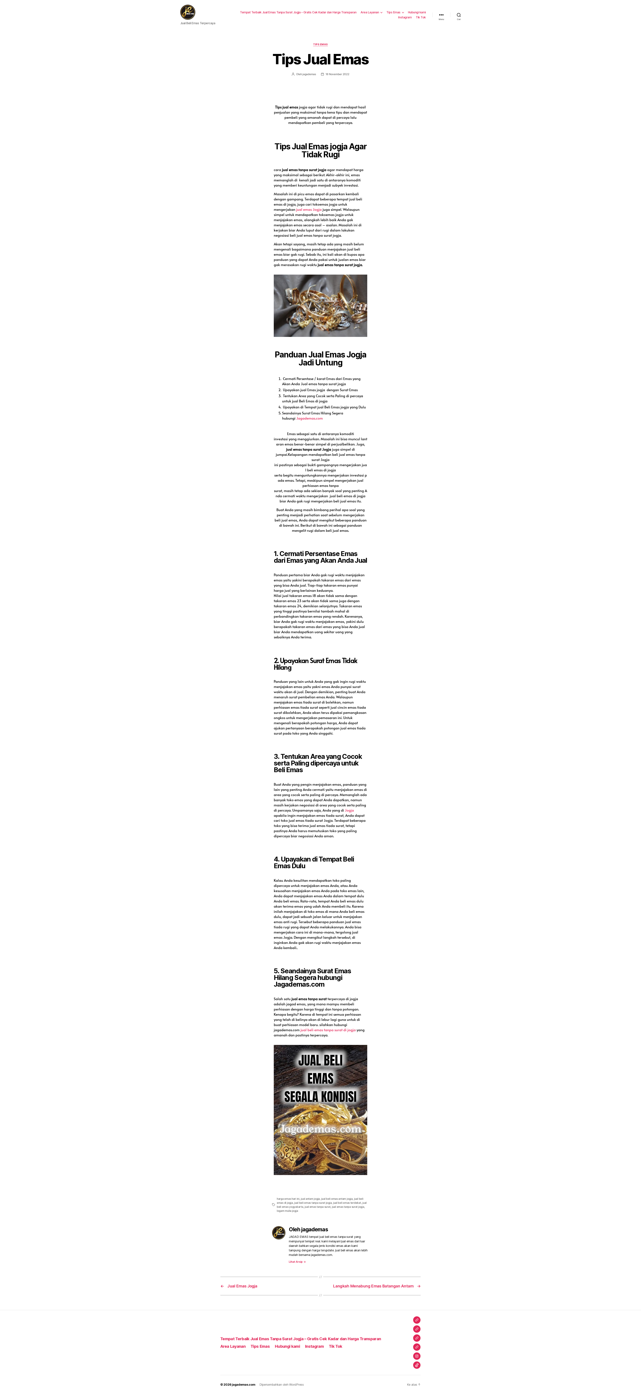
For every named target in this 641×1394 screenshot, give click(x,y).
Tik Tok (421, 17)
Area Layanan (370, 12)
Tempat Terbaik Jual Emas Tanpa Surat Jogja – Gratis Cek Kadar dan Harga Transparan (298, 12)
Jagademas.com (309, 418)
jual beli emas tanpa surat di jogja (328, 1029)
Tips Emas (393, 12)
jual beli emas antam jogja (337, 1198)
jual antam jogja (310, 1198)
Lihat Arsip (297, 1261)
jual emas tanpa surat (317, 1206)
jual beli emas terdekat (347, 1202)
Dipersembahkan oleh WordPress (281, 1384)
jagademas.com (243, 1384)
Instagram (405, 17)
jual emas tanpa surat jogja (348, 1206)
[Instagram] (416, 1356)
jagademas (309, 74)
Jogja (349, 810)
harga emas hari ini (288, 1198)
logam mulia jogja (287, 1210)
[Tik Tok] (416, 1365)
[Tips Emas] (416, 1338)
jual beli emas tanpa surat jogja (313, 1202)
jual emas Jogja (308, 209)
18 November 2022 (337, 74)
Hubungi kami (417, 12)
